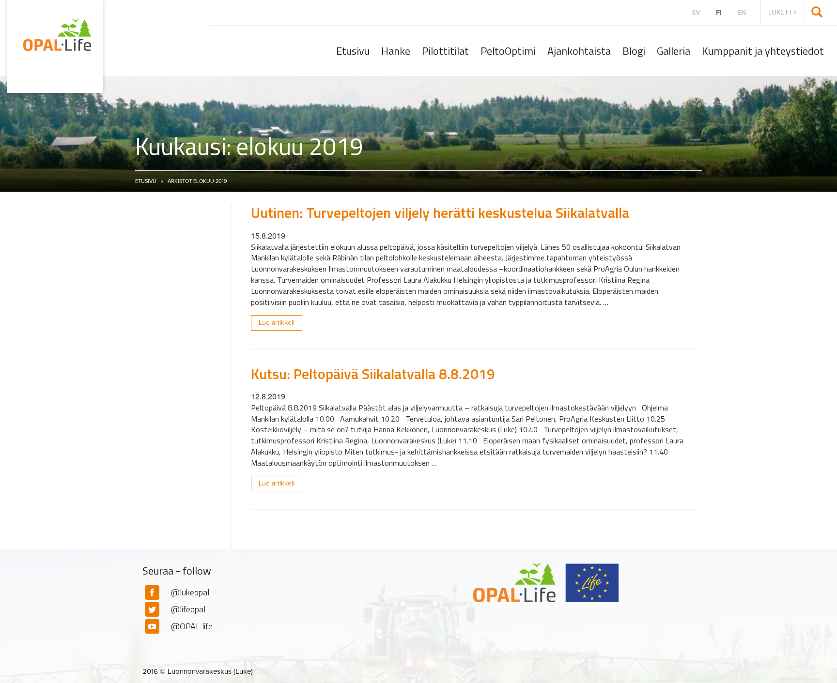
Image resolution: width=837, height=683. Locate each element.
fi (719, 13)
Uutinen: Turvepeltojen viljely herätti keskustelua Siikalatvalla (440, 212)
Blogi (633, 51)
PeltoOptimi (508, 51)
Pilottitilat (445, 51)
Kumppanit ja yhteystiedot (763, 51)
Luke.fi (779, 12)
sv (696, 13)
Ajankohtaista (579, 51)
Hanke (395, 51)
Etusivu (353, 51)
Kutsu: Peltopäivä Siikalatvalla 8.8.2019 (373, 374)
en (741, 13)
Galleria (673, 51)
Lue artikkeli (276, 323)
